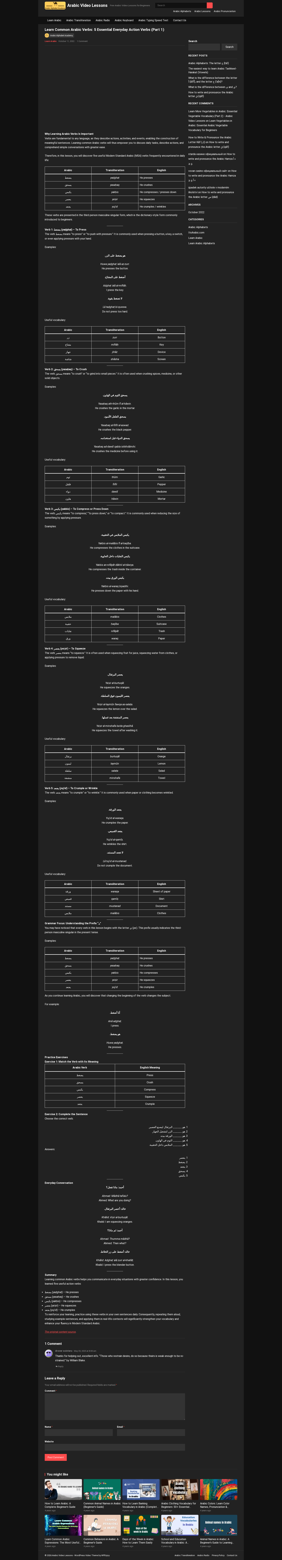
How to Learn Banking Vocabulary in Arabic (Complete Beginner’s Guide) (140, 1507)
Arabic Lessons (202, 11)
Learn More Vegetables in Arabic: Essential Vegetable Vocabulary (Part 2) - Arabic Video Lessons (212, 116)
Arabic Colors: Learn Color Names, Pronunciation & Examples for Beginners (214, 1507)
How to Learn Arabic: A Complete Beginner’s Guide (60, 1505)
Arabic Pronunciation (225, 11)
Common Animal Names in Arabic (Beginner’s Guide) (102, 1505)
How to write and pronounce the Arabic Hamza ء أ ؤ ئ (212, 159)
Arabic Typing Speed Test (153, 20)
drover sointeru (63, 1351)
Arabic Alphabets (182, 11)
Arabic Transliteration (78, 20)
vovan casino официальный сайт (207, 170)
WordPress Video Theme (86, 1555)
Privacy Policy (218, 1555)
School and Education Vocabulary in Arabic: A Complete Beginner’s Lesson (177, 1543)
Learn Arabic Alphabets (201, 243)
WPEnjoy (105, 1555)
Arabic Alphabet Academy (61, 35)
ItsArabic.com (196, 232)
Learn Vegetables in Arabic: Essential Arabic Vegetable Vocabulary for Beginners (210, 125)
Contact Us (179, 20)
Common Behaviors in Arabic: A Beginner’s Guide (101, 1541)
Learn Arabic (54, 20)
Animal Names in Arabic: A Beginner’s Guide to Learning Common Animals (216, 1543)
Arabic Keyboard (124, 20)
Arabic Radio (103, 20)
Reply (60, 1366)
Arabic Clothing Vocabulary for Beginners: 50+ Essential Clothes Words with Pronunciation (178, 1508)
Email (120, 1427)
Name (48, 1427)
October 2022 (196, 212)
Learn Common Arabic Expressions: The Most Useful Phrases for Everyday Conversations (62, 1544)
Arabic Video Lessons (87, 5)
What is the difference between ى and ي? (212, 87)
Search (192, 41)
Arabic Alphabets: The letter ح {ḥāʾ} (208, 63)
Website (49, 1441)
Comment (51, 1391)
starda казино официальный (205, 154)
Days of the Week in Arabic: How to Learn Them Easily (138, 1541)
